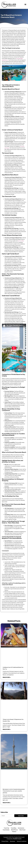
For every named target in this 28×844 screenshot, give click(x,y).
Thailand (14, 831)
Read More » (7, 677)
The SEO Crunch (17, 838)
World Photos (14, 829)
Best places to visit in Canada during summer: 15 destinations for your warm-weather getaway (14, 791)
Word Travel (22, 829)
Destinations (21, 828)
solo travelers (21, 240)
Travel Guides (6, 829)
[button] (25, 4)
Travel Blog (13, 828)
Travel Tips (6, 828)
